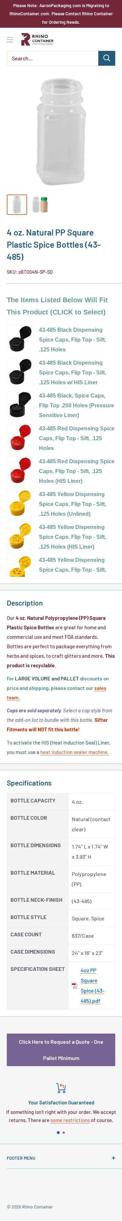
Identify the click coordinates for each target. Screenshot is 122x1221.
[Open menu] (10, 39)
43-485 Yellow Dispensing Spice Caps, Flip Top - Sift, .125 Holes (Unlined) (72, 504)
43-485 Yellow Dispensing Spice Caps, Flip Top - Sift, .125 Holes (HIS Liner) (72, 537)
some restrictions (70, 1120)
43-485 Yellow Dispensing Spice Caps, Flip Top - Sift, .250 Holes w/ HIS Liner (72, 570)
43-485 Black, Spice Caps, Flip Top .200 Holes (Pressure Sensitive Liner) (76, 405)
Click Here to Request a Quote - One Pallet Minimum (61, 1049)
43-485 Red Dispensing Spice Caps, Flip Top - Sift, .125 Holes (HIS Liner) (77, 471)
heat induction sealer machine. (74, 752)
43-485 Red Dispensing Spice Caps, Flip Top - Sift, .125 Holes (77, 438)
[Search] (106, 58)
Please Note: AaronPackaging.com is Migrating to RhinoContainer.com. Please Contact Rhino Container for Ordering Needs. (61, 14)
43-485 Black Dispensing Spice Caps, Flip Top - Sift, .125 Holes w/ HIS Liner (72, 372)
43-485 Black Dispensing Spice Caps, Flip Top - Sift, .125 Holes (72, 339)
